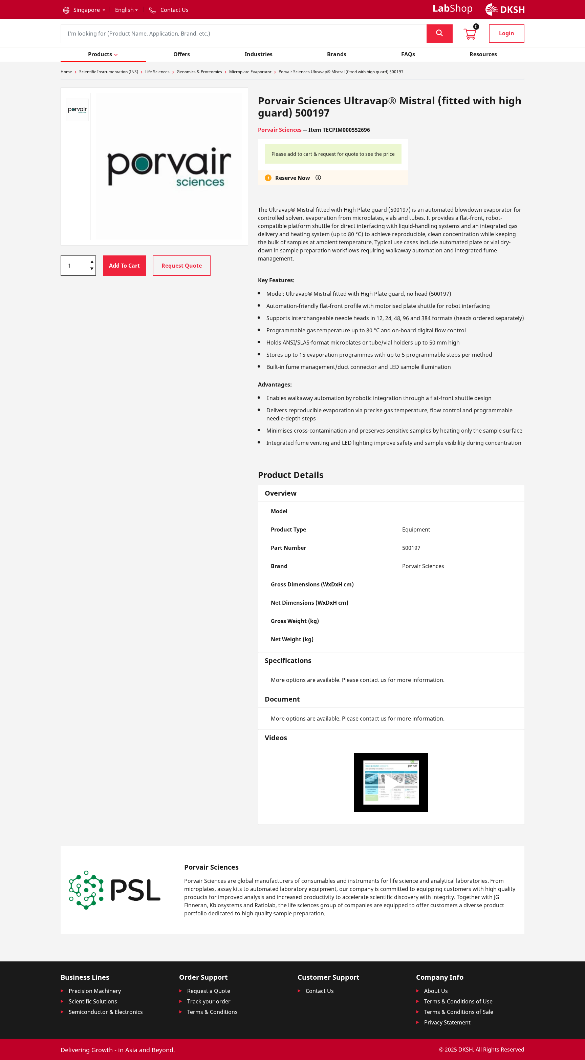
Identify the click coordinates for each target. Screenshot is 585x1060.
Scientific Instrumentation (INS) (108, 72)
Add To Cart (124, 265)
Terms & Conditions (212, 1012)
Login (506, 33)
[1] (92, 269)
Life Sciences (157, 72)
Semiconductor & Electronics (106, 1012)
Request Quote (181, 265)
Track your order (209, 1001)
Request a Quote (208, 991)
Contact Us (320, 991)
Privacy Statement (447, 1022)
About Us (436, 991)
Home (66, 72)
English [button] (124, 10)
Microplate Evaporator (250, 72)
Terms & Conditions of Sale (458, 1012)
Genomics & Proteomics (199, 72)
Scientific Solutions (93, 1001)
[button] (84, 10)
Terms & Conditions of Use (458, 1001)
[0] (469, 36)
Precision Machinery (95, 991)
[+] (92, 261)
